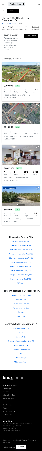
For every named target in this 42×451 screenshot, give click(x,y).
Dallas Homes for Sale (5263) (21, 245)
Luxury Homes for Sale (21, 304)
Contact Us (7, 392)
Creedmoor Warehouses (21, 349)
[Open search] (33, 4)
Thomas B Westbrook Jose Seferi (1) (21, 341)
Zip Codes (21, 316)
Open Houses (7, 414)
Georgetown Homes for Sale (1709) (21, 254)
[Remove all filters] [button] (35, 28)
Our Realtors (7, 405)
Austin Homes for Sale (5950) (21, 241)
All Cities (20, 283)
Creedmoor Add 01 (21, 345)
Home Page (7, 389)
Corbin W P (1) (21, 337)
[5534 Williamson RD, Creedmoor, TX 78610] (21, 196)
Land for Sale (21, 299)
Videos (5, 408)
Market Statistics (9, 411)
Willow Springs (21, 358)
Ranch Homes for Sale (21, 308)
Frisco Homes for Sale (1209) (21, 271)
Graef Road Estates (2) (21, 328)
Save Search (13, 11)
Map (22, 447)
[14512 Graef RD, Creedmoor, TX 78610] (21, 155)
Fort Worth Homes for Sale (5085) (21, 250)
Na (21, 353)
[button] (3, 4)
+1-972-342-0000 (17, 430)
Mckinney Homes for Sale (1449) (21, 258)
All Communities (20, 362)
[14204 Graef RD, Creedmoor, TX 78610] (21, 72)
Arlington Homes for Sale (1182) (21, 275)
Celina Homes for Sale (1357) (21, 262)
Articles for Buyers (9, 398)
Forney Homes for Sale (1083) (21, 279)
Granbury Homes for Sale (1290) (21, 266)
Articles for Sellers (9, 395)
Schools (21, 312)
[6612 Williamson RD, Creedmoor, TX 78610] (21, 113)
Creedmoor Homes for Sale (21, 295)
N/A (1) (21, 333)
